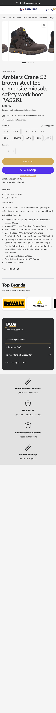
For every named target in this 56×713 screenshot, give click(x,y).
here (28, 290)
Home (4, 18)
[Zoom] (44, 25)
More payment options (28, 175)
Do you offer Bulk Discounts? (18, 354)
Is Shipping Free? (13, 347)
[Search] (47, 10)
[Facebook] (10, 269)
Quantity (5, 145)
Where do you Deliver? (16, 339)
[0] (52, 10)
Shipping (15, 110)
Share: (4, 269)
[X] (14, 269)
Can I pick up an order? (16, 362)
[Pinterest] (18, 269)
